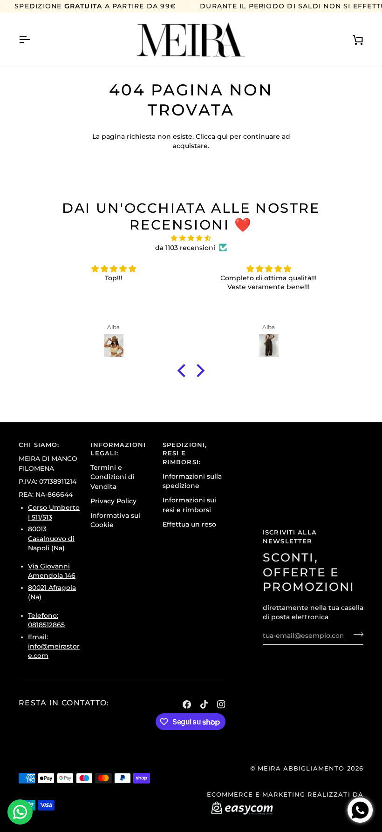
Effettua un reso (189, 524)
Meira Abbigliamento (301, 768)
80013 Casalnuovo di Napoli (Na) (51, 538)
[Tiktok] (204, 704)
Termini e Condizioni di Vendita (112, 477)
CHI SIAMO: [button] (39, 444)
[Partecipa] (355, 634)
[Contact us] (20, 812)
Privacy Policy (113, 501)
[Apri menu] (33, 40)
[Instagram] (221, 704)
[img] (191, 238)
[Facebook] (187, 704)
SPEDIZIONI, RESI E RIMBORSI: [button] (185, 453)
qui (222, 136)
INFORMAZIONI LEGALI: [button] (118, 449)
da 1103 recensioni (185, 247)
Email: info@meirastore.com (54, 646)
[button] (184, 370)
